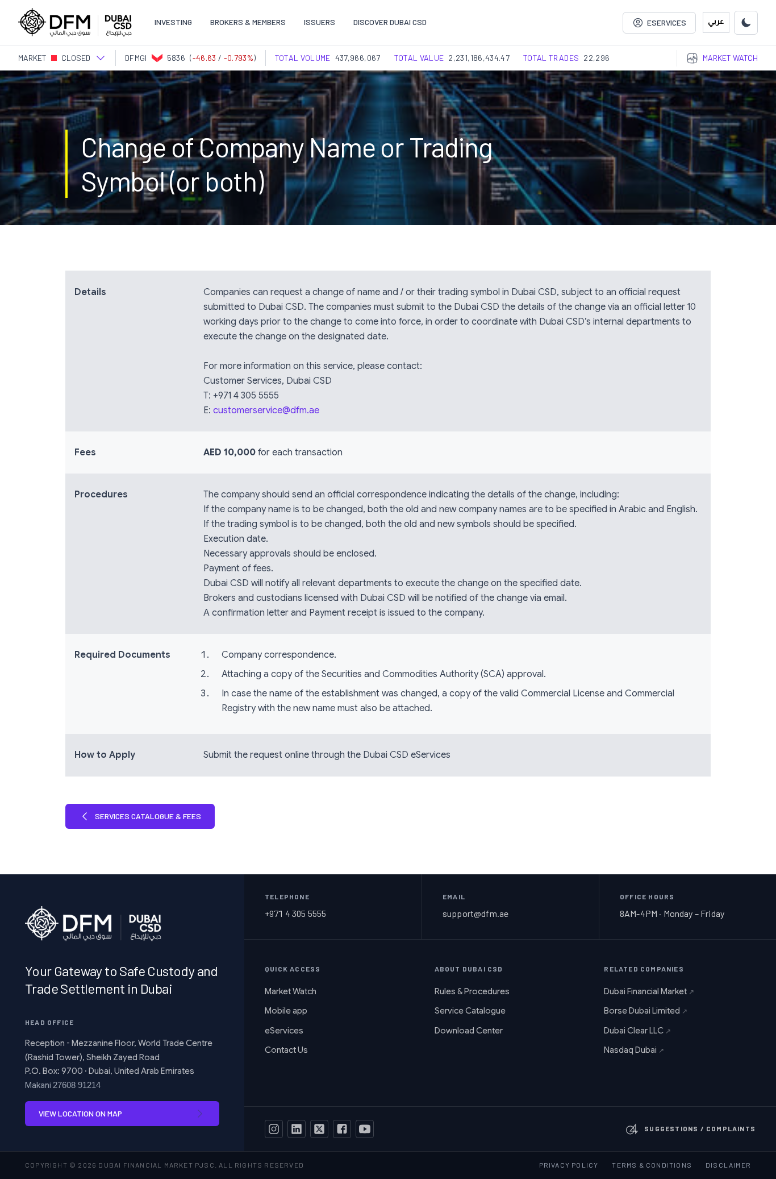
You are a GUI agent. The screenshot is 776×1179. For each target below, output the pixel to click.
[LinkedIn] (296, 1129)
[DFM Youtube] (365, 1129)
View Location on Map (80, 1113)
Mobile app (286, 1011)
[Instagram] (274, 1129)
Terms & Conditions (652, 1165)
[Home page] (75, 22)
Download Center (469, 1031)
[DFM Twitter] (319, 1129)
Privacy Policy (569, 1165)
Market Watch (290, 991)
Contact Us (286, 1050)
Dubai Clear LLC (637, 1031)
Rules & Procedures (472, 991)
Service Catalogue (470, 1011)
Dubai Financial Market (649, 991)
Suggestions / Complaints (700, 1128)
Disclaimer (728, 1165)
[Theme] (746, 23)
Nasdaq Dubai (634, 1050)
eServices (284, 1031)
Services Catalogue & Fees (148, 816)
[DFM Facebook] (342, 1129)
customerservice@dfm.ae (266, 410)
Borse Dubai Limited (645, 1011)
